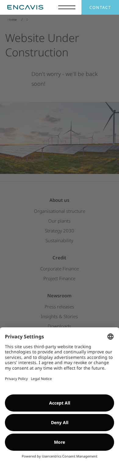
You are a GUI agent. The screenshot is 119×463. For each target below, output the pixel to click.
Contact (100, 7)
